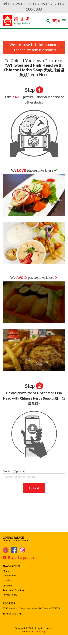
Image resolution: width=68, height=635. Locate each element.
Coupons (7, 585)
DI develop (40, 631)
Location (7, 580)
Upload (34, 488)
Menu (6, 571)
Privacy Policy (10, 594)
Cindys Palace (13, 537)
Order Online (9, 575)
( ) (58, 21)
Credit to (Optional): (14, 471)
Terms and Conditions (14, 590)
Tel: (12, 613)
